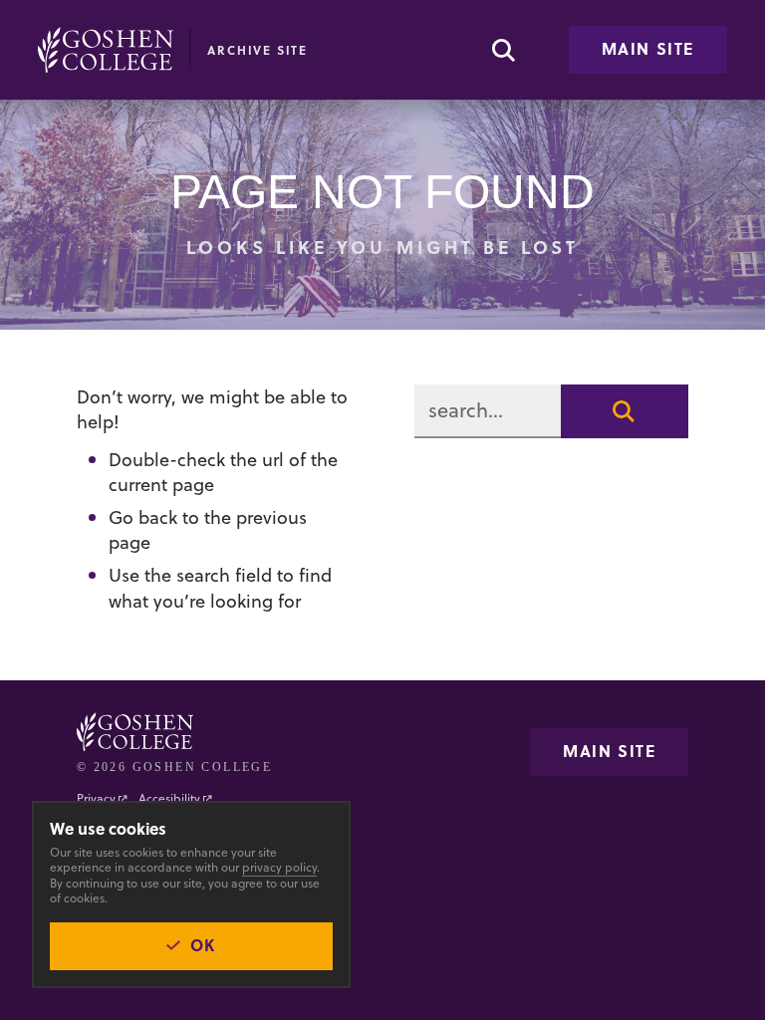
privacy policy (279, 867)
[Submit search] (624, 411)
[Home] (105, 50)
